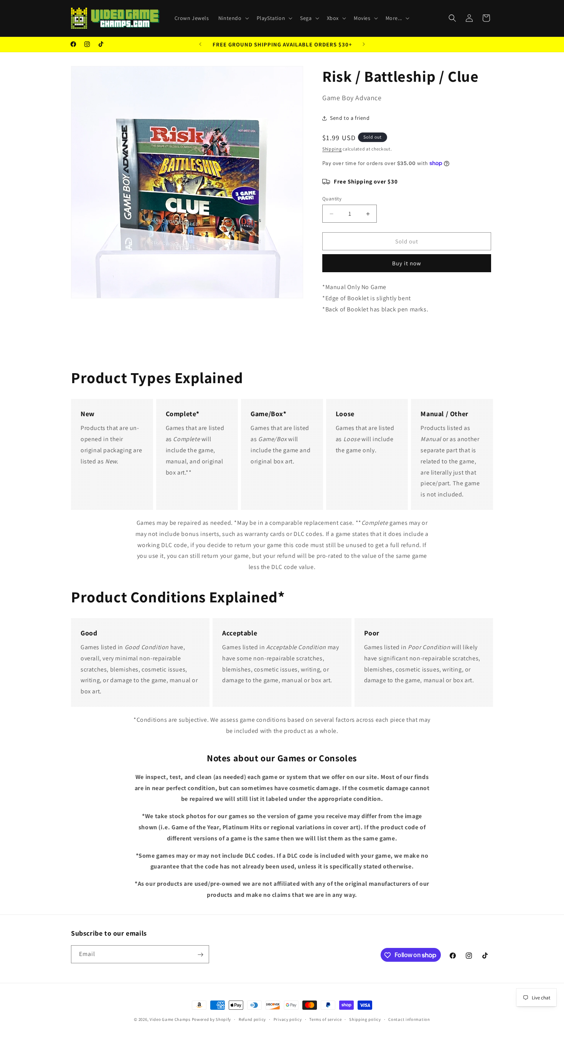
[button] (233, 18)
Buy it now (406, 263)
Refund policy (252, 1019)
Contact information (409, 1019)
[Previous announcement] (200, 44)
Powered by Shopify (211, 1019)
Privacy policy (288, 1019)
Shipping (332, 149)
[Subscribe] (200, 955)
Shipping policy (365, 1019)
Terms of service (325, 1019)
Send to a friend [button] (350, 117)
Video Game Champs (170, 1019)
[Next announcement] (363, 44)
